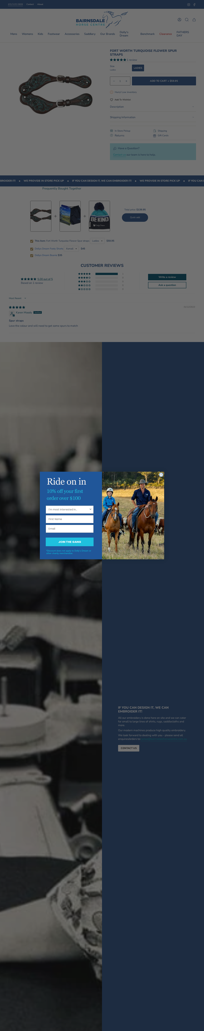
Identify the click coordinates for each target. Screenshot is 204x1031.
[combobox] (68, 509)
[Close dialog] (161, 474)
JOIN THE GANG (69, 542)
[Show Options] (90, 509)
